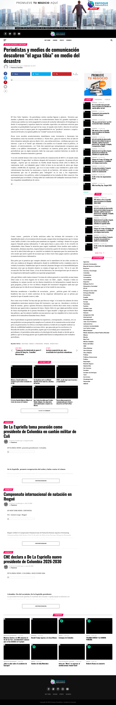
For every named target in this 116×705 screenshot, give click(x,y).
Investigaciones (88, 319)
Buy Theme (47, 40)
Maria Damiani (87, 330)
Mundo (85, 337)
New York (86, 339)
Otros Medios (87, 352)
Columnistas (87, 275)
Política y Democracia (90, 357)
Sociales (86, 370)
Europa (85, 302)
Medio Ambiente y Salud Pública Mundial (96, 333)
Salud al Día (87, 366)
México (32, 343)
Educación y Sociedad (90, 286)
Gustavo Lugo (87, 308)
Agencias (86, 262)
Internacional (87, 317)
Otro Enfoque (87, 350)
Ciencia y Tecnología (90, 271)
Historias (25, 343)
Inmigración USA (88, 315)
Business (68, 40)
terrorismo (86, 377)
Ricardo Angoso (88, 364)
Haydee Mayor (87, 310)
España (85, 297)
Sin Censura (87, 368)
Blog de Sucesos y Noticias (91, 266)
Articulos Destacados (90, 264)
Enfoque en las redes (90, 291)
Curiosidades (87, 279)
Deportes (86, 282)
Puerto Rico (54, 343)
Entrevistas (86, 295)
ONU (84, 346)
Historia (85, 313)
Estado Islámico (88, 299)
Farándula (86, 304)
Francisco (14, 442)
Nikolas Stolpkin (88, 341)
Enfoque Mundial (88, 293)
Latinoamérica (87, 324)
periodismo (39, 343)
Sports (62, 40)
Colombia (86, 273)
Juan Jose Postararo (90, 321)
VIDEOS (85, 384)
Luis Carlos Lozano (89, 328)
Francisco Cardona (16, 67)
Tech (85, 375)
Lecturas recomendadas (91, 326)
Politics (85, 359)
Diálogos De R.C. (88, 284)
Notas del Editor (88, 344)
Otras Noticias (87, 348)
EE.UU (85, 288)
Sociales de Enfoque (90, 372)
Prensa (47, 343)
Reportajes (86, 361)
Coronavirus (87, 277)
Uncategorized (88, 379)
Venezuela (86, 381)
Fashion (55, 40)
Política (85, 355)
